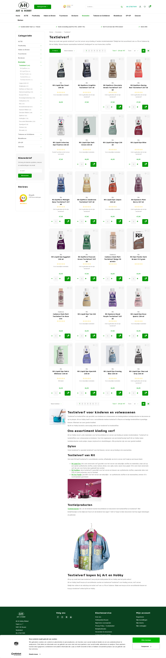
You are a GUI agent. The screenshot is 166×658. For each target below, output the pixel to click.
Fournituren (63, 16)
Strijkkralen (23, 86)
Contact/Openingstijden (103, 635)
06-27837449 (131, 6)
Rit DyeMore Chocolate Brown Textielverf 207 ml (112, 87)
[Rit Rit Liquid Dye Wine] (138, 125)
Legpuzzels (24, 83)
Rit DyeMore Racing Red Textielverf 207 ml (138, 86)
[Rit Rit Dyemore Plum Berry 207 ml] (138, 183)
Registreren (140, 617)
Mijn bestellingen (141, 620)
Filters (55, 51)
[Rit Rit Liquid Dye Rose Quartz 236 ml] (138, 297)
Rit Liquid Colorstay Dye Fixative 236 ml (61, 144)
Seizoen (138, 16)
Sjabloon (23, 116)
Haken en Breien (50, 16)
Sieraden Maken (25, 113)
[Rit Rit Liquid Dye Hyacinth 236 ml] (86, 354)
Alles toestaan (146, 640)
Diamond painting (26, 92)
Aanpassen (145, 646)
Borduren (75, 16)
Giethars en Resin (25, 89)
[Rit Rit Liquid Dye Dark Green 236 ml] (86, 125)
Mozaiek (23, 130)
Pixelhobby (36, 16)
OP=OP (128, 16)
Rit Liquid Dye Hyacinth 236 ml (86, 372)
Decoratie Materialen (27, 121)
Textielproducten (26, 80)
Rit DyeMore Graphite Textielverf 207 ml (87, 86)
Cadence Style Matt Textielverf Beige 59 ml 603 (112, 259)
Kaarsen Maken (25, 110)
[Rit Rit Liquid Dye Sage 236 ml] (112, 125)
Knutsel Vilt (24, 95)
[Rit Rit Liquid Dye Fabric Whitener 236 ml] (60, 354)
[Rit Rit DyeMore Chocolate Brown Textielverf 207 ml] (112, 68)
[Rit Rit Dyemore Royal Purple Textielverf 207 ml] (112, 297)
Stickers (23, 127)
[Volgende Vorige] (105, 51)
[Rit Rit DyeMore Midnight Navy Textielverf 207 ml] (60, 183)
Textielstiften (25, 77)
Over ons (98, 617)
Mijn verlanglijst (141, 626)
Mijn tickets (140, 623)
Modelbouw (118, 16)
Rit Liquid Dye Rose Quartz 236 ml (138, 315)
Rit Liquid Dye (25, 71)
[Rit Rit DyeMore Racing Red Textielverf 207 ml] (138, 68)
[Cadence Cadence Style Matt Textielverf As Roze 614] (60, 297)
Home (18, 16)
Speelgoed (23, 124)
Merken (20, 20)
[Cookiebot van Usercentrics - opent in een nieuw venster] (16, 654)
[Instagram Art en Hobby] (62, 617)
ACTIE (26, 16)
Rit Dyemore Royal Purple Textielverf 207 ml (112, 316)
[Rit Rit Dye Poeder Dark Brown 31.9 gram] (138, 240)
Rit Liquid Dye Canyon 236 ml (112, 201)
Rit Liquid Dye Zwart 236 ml (61, 86)
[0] (149, 7)
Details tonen (33, 654)
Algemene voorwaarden (103, 623)
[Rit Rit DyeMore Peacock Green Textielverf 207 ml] (86, 240)
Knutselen (85, 16)
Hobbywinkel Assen (101, 620)
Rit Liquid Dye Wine (138, 142)
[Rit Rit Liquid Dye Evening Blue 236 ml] (112, 354)
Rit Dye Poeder (25, 74)
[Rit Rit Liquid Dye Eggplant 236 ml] (60, 240)
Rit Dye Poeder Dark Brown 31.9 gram (138, 258)
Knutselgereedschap (27, 98)
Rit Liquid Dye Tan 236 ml (87, 315)
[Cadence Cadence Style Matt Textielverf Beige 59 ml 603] (112, 240)
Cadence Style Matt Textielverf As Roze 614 (61, 316)
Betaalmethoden (100, 629)
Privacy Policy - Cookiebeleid (104, 626)
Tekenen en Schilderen (101, 16)
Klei (21, 104)
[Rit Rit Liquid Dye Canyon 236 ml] (112, 183)
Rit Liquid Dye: (76, 464)
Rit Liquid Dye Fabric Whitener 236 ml (61, 372)
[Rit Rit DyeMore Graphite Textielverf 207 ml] (86, 68)
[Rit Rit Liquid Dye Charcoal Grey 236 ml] (138, 354)
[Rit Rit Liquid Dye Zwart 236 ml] (60, 68)
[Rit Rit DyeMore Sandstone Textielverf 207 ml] (86, 183)
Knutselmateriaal (26, 107)
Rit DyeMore (25, 68)
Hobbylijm (23, 118)
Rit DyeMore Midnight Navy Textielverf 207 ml (61, 202)
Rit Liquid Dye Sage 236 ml (112, 144)
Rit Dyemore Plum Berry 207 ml (138, 201)
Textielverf (24, 66)
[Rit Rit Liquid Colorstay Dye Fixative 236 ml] (60, 125)
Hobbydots (24, 101)
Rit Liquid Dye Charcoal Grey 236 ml (138, 372)
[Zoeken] (122, 7)
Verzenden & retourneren (103, 632)
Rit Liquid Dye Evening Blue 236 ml (113, 372)
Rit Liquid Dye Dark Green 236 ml (86, 144)
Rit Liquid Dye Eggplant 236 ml (60, 258)
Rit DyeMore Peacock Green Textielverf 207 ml (87, 259)
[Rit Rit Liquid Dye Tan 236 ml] (86, 297)
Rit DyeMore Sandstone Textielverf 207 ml (86, 201)
